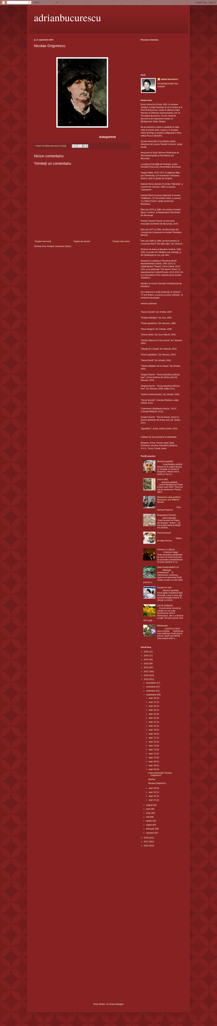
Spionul (151, 779)
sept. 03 (152, 792)
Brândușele (162, 625)
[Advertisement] (51, 875)
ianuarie (150, 833)
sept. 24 (152, 710)
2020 (146, 675)
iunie (148, 813)
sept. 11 (152, 753)
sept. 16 (152, 742)
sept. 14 (152, 745)
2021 (146, 671)
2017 (146, 841)
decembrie (151, 683)
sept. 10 (152, 757)
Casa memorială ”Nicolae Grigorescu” (160, 774)
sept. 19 (152, 730)
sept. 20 (152, 726)
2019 (146, 679)
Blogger (119, 1004)
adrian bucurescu (169, 79)
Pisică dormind (164, 533)
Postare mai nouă (43, 241)
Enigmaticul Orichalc (166, 515)
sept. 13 (152, 749)
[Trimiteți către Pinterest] (86, 146)
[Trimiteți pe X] (80, 146)
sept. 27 (152, 702)
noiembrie (151, 687)
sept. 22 (152, 718)
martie (149, 825)
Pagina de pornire (82, 241)
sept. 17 (152, 738)
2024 (146, 659)
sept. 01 (152, 800)
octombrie (151, 691)
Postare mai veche (121, 241)
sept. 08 (152, 765)
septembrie (151, 695)
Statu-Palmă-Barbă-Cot (168, 567)
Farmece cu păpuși (166, 549)
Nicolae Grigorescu (157, 783)
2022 (146, 667)
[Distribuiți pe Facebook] (83, 146)
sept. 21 (152, 722)
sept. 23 (152, 714)
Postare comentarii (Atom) (59, 246)
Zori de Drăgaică (165, 605)
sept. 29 (152, 698)
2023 (146, 663)
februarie (150, 829)
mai (148, 817)
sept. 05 (152, 769)
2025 (146, 655)
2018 (146, 838)
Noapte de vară (164, 587)
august (149, 805)
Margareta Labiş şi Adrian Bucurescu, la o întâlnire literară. (169, 499)
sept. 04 (152, 788)
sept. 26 (152, 706)
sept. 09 (152, 761)
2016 (146, 846)
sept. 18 (152, 734)
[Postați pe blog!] (76, 146)
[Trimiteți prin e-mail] (73, 146)
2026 (146, 652)
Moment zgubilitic (165, 461)
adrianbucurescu (67, 17)
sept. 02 (152, 796)
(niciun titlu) (162, 479)
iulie (148, 809)
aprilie (149, 821)
